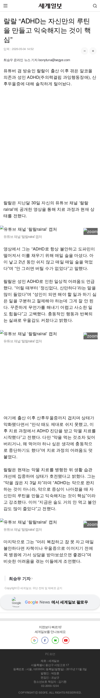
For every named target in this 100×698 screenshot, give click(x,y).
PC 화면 (50, 654)
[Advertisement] (50, 143)
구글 (34, 640)
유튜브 (65, 640)
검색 (95, 5)
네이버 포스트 (55, 640)
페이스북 (44, 640)
